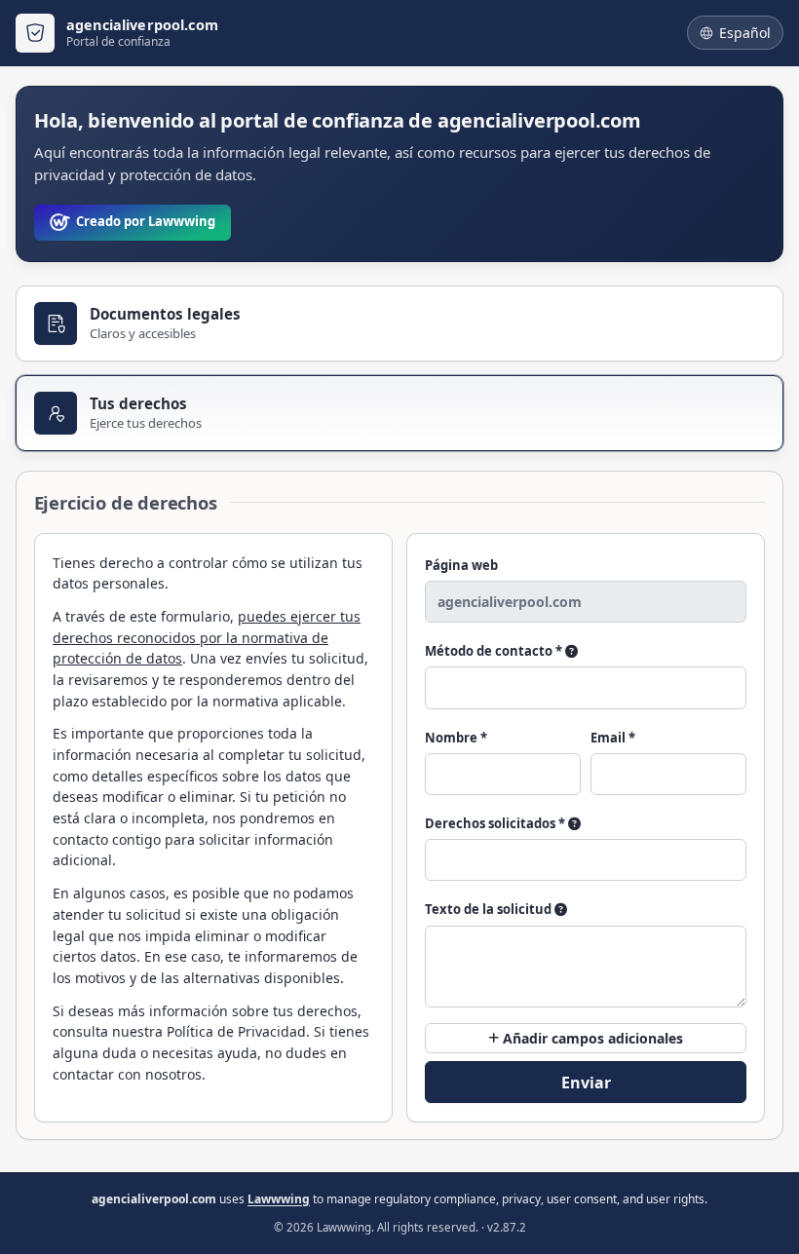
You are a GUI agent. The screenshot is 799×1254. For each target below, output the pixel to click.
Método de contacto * (495, 651)
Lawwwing (278, 1199)
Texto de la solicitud (489, 909)
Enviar (586, 1082)
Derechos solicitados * (496, 823)
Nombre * (456, 737)
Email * (612, 737)
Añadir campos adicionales (591, 1038)
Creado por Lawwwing (145, 221)
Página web (461, 565)
